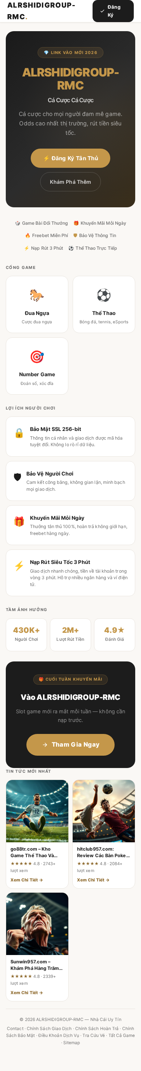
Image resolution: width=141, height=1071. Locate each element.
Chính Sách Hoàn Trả (97, 1028)
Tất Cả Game (121, 1035)
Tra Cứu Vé (93, 1035)
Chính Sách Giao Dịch (49, 1028)
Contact (15, 1028)
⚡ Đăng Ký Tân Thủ (70, 158)
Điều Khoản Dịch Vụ (58, 1035)
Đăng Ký (114, 11)
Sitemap (71, 1042)
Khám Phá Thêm (70, 182)
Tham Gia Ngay (75, 744)
